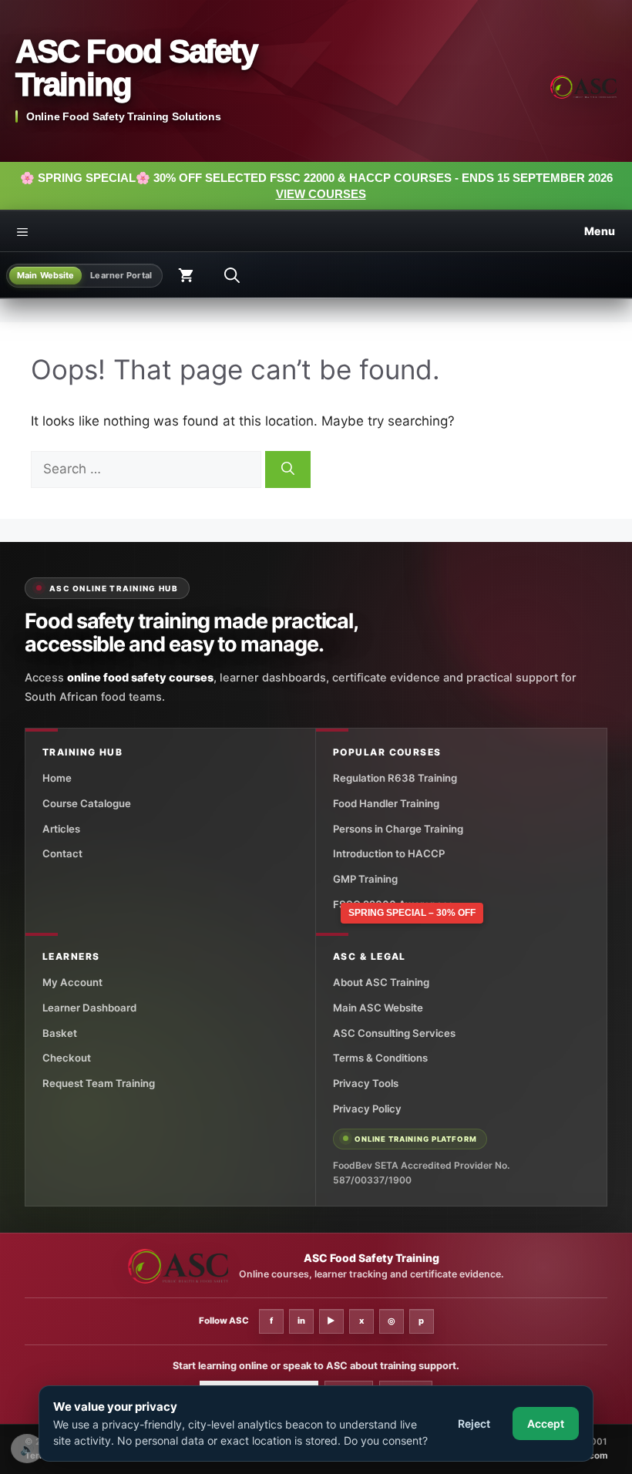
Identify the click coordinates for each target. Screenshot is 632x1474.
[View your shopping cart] (186, 275)
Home (57, 778)
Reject (474, 1423)
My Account (72, 982)
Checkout (66, 1058)
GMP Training (365, 879)
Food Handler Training (386, 803)
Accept (545, 1423)
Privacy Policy (367, 1108)
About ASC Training (381, 982)
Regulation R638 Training (395, 778)
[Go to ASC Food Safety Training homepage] (583, 87)
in (301, 1320)
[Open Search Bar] (232, 275)
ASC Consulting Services (394, 1033)
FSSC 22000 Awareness (393, 904)
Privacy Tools (365, 1083)
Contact (62, 853)
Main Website (45, 275)
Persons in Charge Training (398, 829)
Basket (59, 1033)
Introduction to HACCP (389, 853)
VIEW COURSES (321, 193)
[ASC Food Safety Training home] (178, 1266)
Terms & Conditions (380, 1058)
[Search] (288, 469)
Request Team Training (98, 1083)
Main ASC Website (378, 1007)
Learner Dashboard (89, 1007)
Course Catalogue (86, 803)
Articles (61, 829)
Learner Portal (121, 275)
